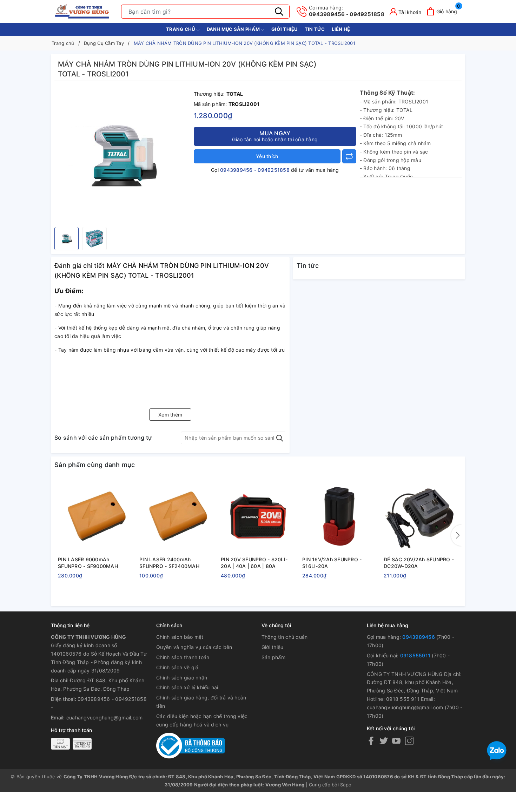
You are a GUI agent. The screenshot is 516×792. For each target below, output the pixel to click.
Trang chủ (181, 29)
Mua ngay (275, 136)
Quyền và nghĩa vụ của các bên (194, 647)
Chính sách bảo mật (180, 637)
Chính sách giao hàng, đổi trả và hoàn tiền (201, 702)
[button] (456, 535)
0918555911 (415, 655)
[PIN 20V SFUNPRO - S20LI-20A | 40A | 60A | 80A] (258, 516)
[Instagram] (409, 740)
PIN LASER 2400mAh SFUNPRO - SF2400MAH (169, 562)
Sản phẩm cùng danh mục (94, 464)
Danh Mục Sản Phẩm (234, 29)
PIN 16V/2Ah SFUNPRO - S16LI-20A (332, 562)
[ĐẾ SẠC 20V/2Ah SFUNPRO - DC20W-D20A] (421, 516)
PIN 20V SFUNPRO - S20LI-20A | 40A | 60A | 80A (254, 562)
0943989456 (418, 637)
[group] (122, 156)
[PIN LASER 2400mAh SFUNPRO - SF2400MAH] (176, 516)
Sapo (345, 784)
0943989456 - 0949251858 (346, 11)
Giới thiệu (284, 29)
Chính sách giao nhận (181, 678)
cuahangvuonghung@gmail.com (104, 717)
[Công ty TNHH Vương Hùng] (82, 11)
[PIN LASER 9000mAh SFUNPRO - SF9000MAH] (95, 516)
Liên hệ (341, 29)
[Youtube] (396, 740)
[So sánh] (349, 156)
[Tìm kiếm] (279, 11)
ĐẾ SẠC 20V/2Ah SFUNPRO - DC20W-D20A (419, 562)
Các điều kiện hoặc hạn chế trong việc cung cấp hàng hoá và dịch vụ (201, 720)
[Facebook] (371, 740)
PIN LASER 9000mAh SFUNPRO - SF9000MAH (88, 562)
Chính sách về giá (177, 667)
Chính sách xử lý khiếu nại (187, 687)
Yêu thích (267, 156)
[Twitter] (383, 740)
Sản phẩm (273, 657)
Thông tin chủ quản (285, 637)
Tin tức (315, 29)
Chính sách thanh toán (182, 657)
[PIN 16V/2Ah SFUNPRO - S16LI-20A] (339, 516)
